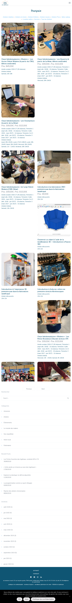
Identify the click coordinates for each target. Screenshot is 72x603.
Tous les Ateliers (46, 19)
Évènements (8, 423)
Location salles (27, 19)
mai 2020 (7, 518)
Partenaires (7, 445)
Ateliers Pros (55, 17)
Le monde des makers (11, 428)
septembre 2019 (9, 553)
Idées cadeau (66, 17)
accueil (36, 570)
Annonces (7, 411)
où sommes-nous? (8, 580)
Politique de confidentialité (43, 599)
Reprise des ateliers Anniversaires (14, 491)
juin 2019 (6, 558)
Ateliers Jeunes (45, 17)
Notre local (7, 440)
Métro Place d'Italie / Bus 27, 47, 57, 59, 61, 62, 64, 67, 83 (48, 580)
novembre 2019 (9, 541)
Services (36, 19)
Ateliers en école (20, 17)
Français (36, 10)
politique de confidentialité (15, 584)
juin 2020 (6, 513)
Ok (19, 599)
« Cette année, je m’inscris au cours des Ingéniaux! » (20, 467)
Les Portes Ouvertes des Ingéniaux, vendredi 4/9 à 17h (21, 459)
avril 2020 (7, 524)
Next (43, 389)
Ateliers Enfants (33, 17)
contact (36, 573)
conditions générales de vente (43, 584)
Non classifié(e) (8, 434)
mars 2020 (7, 530)
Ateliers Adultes (8, 17)
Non (26, 599)
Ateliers (6, 417)
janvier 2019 (8, 564)
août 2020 (7, 507)
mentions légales (29, 584)
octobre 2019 (8, 547)
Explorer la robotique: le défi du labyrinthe (17, 475)
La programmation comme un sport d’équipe (18, 483)
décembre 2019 (9, 535)
